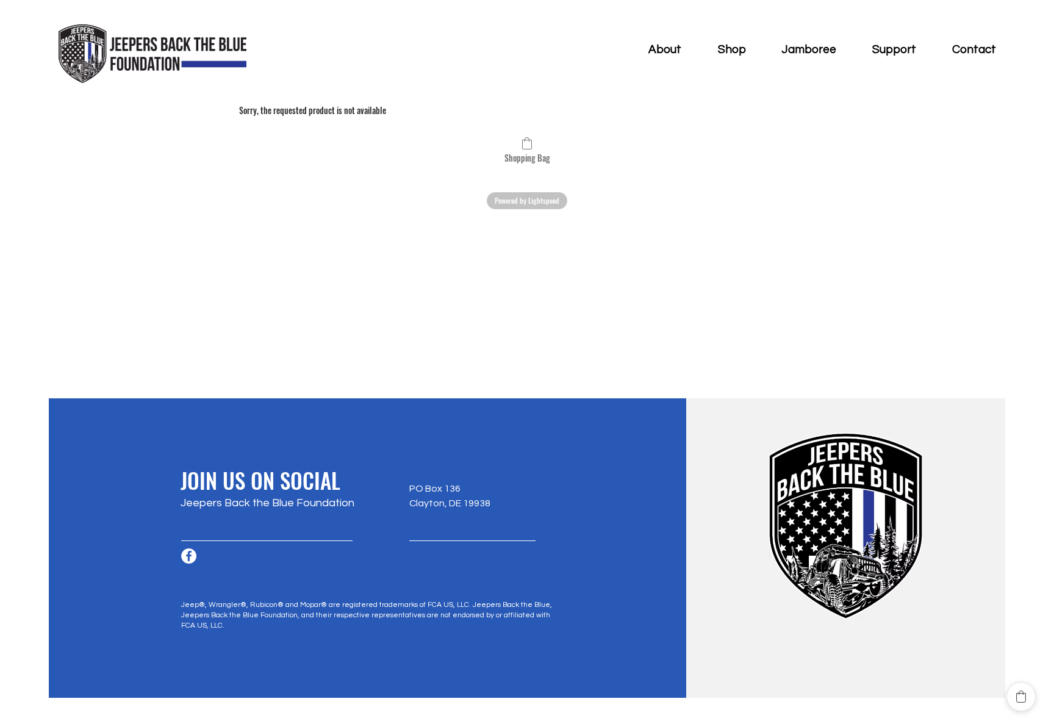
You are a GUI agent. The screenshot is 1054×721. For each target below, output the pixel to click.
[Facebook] (188, 556)
